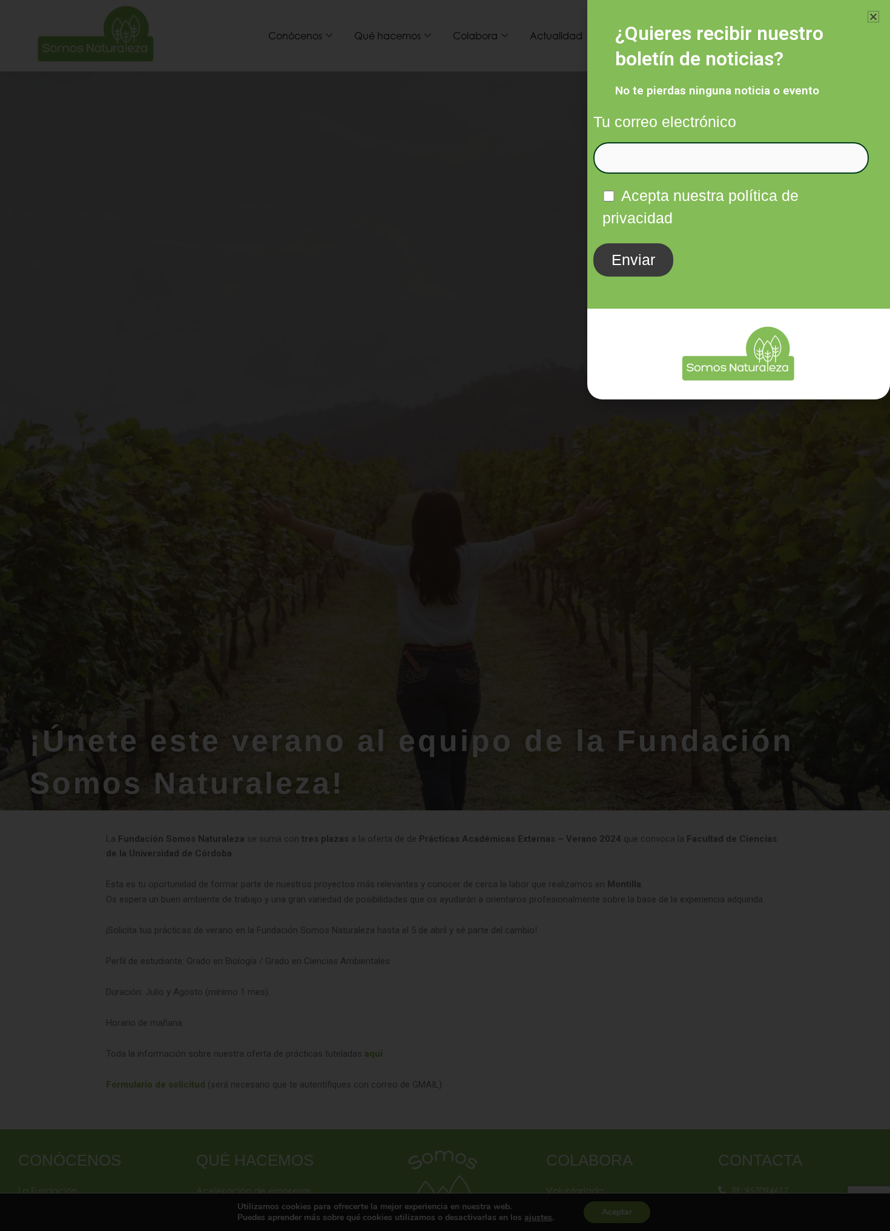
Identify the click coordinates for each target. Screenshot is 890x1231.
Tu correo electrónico (664, 121)
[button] (873, 16)
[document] (445, 615)
